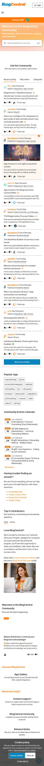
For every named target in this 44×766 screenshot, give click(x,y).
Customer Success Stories (25, 558)
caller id (8, 403)
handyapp (12, 209)
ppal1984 (11, 259)
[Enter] (4, 43)
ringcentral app (10, 379)
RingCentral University (18, 497)
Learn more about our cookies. (24, 750)
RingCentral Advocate (22, 560)
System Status (15, 500)
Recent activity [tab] (10, 79)
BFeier (10, 86)
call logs (17, 403)
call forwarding (10, 398)
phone (21, 379)
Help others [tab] (24, 79)
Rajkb (9, 311)
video (31, 398)
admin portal (19, 394)
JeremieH (12, 109)
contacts (22, 398)
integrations (31, 394)
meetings (28, 384)
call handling (9, 389)
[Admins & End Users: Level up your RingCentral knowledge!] (21, 636)
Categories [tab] (37, 79)
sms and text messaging (13, 384)
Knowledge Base (16, 492)
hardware (8, 394)
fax (18, 389)
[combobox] (22, 43)
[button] (22, 761)
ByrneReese (13, 138)
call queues (27, 389)
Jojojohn (11, 334)
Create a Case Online (17, 494)
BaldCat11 (11, 183)
